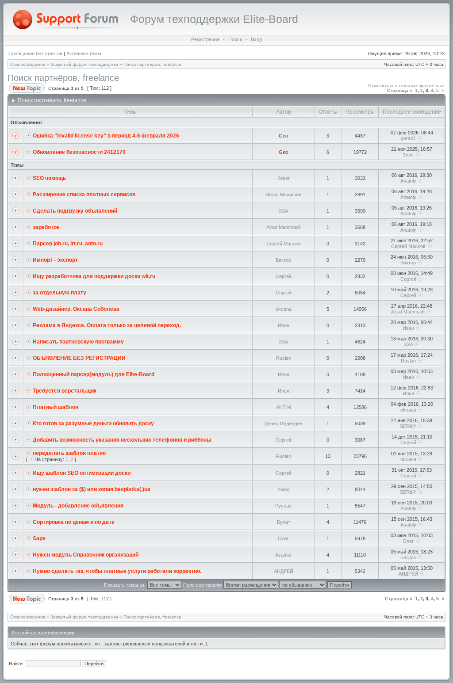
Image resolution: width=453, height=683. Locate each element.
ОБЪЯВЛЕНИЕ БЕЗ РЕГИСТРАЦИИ (79, 358)
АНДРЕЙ (283, 571)
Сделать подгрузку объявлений (75, 211)
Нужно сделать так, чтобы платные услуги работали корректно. (117, 571)
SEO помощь (49, 178)
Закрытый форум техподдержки (84, 64)
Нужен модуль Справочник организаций (85, 555)
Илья (283, 390)
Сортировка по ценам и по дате (74, 522)
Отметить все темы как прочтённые (406, 85)
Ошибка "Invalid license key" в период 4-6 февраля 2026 (106, 136)
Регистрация (205, 39)
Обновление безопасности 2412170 (79, 152)
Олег (283, 538)
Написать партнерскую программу (78, 342)
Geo (283, 135)
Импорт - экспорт (55, 260)
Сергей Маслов (283, 243)
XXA (283, 211)
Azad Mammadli (283, 227)
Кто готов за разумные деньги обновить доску (93, 423)
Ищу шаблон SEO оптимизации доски (82, 473)
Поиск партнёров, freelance (152, 64)
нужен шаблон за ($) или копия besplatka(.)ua (91, 489)
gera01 (408, 138)
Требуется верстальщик (64, 391)
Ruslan (283, 358)
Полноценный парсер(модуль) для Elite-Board (93, 374)
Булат (283, 522)
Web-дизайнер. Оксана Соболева (76, 309)
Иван (283, 325)
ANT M (283, 407)
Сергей (284, 276)
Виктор (283, 260)
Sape (39, 538)
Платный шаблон (55, 407)
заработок (46, 227)
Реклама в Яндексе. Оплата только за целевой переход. (107, 325)
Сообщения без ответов (35, 53)
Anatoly (408, 180)
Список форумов (27, 64)
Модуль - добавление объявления (78, 506)
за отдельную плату (59, 293)
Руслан (283, 505)
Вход (256, 39)
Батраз (408, 557)
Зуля (408, 154)
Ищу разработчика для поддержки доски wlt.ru (94, 276)
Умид (283, 489)
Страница (397, 90)
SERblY (408, 426)
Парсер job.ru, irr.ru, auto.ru (68, 243)
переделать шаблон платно (69, 453)
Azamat (283, 554)
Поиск (235, 39)
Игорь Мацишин (283, 194)
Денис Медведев (283, 423)
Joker (283, 178)
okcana (284, 309)
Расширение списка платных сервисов (84, 194)
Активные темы (83, 53)
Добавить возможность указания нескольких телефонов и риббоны (122, 440)
